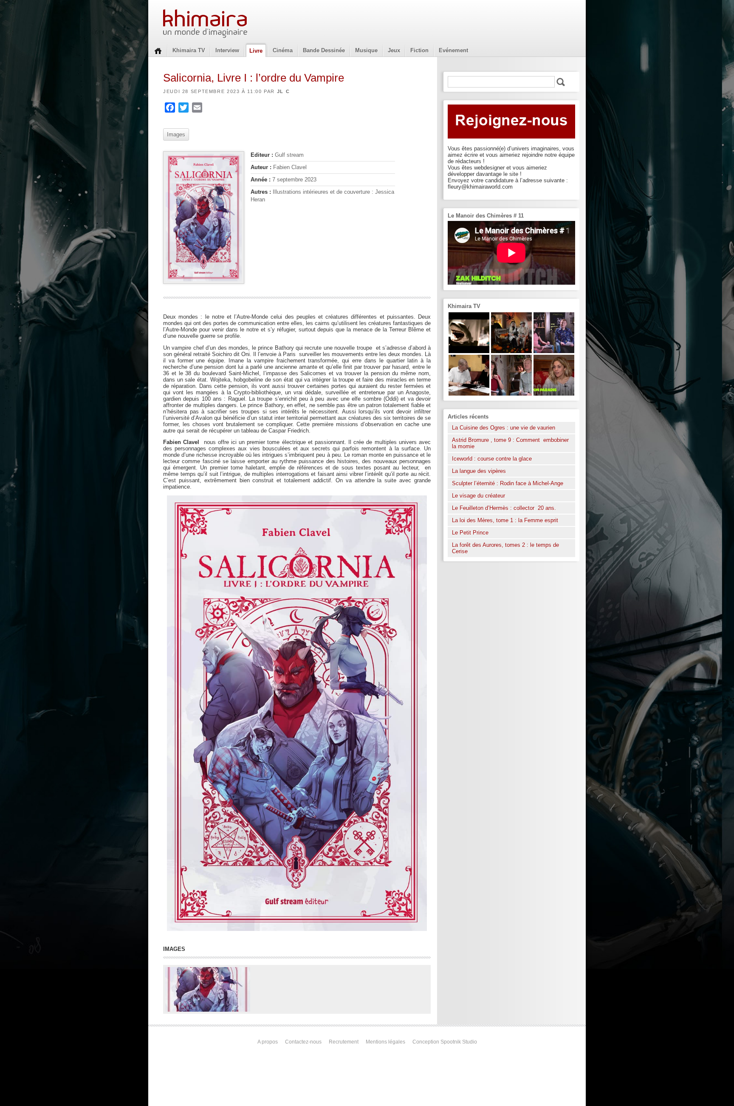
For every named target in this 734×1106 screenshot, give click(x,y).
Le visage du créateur (478, 495)
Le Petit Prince (470, 532)
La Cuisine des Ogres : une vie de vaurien (503, 427)
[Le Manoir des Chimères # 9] (554, 393)
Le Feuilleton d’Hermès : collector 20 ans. (505, 508)
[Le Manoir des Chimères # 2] (511, 393)
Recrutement (344, 1041)
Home (158, 50)
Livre (256, 51)
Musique (366, 50)
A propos (267, 1041)
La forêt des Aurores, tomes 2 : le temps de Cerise (505, 548)
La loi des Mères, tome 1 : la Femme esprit (505, 520)
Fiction (419, 50)
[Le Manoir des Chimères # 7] (511, 351)
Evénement (453, 50)
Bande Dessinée (324, 50)
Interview (227, 50)
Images (176, 134)
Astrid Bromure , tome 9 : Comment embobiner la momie (510, 443)
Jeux (394, 50)
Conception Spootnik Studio (444, 1041)
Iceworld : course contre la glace (492, 458)
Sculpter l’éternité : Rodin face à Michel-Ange (507, 483)
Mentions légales (385, 1041)
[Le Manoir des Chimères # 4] (469, 393)
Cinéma (283, 50)
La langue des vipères (479, 471)
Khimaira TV (188, 50)
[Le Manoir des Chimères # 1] (554, 351)
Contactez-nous (303, 1041)
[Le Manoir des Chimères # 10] (469, 351)
